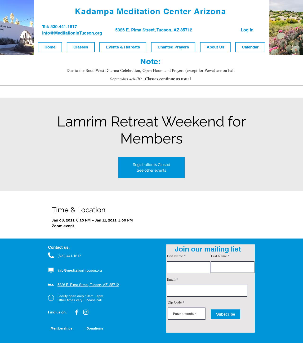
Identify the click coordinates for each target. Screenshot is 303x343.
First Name (175, 256)
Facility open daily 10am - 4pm (80, 296)
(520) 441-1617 (69, 256)
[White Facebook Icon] (76, 312)
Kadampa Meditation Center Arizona (150, 11)
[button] (81, 47)
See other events (151, 170)
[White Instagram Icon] (85, 312)
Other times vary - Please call (80, 300)
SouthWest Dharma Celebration (112, 70)
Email (171, 279)
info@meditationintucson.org (80, 270)
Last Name (219, 256)
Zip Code (175, 302)
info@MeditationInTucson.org (72, 32)
